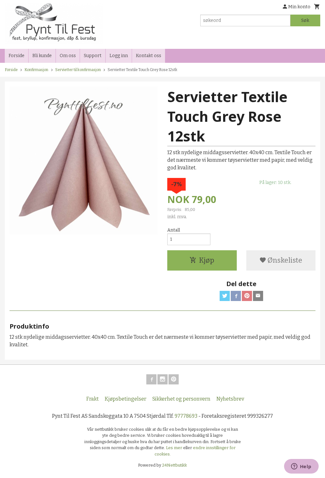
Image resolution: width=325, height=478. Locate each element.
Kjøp (206, 260)
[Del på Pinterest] (247, 296)
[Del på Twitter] (225, 296)
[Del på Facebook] (236, 296)
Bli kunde (42, 55)
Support (93, 55)
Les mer (174, 447)
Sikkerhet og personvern (181, 399)
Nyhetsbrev (230, 399)
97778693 (186, 416)
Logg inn (118, 55)
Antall (173, 230)
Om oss (68, 55)
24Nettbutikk (174, 465)
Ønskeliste (284, 260)
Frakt (92, 399)
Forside (16, 55)
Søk (305, 20)
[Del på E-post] (258, 296)
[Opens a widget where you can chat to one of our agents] (301, 467)
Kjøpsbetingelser (125, 399)
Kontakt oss (148, 55)
